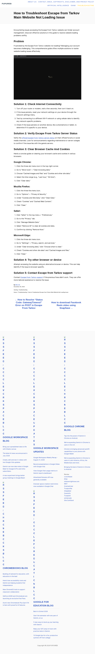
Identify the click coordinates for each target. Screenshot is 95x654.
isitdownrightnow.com (71, 481)
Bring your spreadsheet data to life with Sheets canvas (15, 448)
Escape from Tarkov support (32, 277)
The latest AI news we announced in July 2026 (15, 454)
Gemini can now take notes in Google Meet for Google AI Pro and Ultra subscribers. (15, 469)
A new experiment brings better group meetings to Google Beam (14, 477)
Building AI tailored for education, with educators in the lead (16, 575)
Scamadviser (68, 486)
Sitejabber (67, 491)
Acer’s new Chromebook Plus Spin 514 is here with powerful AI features (16, 604)
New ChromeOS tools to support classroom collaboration (14, 591)
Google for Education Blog (43, 604)
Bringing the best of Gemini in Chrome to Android (77, 468)
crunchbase (68, 477)
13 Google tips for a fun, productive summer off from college (45, 637)
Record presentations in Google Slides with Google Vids (46, 465)
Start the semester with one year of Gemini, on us (45, 617)
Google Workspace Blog (15, 439)
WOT (65, 484)
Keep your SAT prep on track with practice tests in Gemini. (44, 630)
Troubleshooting (23, 290)
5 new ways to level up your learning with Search (45, 623)
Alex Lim (17, 285)
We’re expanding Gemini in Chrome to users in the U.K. (77, 444)
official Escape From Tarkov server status (38, 138)
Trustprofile (68, 488)
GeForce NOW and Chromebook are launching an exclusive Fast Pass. (15, 597)
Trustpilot (67, 496)
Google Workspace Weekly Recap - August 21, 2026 (45, 459)
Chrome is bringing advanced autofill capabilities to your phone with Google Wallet (76, 451)
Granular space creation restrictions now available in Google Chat (45, 485)
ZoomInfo (67, 493)
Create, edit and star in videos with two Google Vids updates (15, 461)
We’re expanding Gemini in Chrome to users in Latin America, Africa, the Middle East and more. (77, 460)
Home (15, 292)
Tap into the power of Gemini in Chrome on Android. (75, 437)
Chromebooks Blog (15, 568)
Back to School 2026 (40, 611)
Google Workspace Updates (45, 450)
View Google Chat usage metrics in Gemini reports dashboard (45, 472)
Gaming (16, 290)
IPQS (65, 479)
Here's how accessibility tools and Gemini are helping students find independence (14, 583)
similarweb (68, 498)
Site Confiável (69, 500)
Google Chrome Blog (74, 428)
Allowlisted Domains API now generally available (43, 478)
